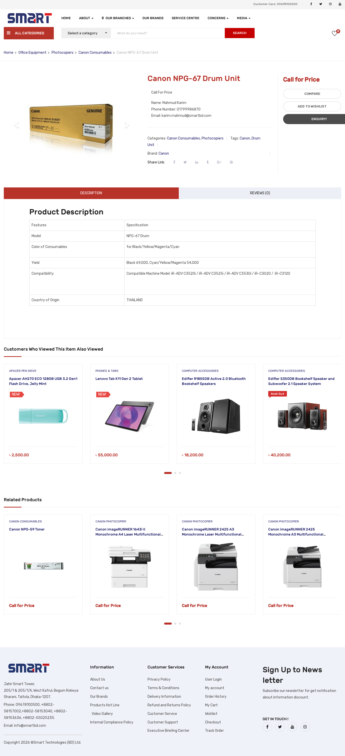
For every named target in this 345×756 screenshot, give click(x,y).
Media (242, 18)
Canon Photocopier (110, 521)
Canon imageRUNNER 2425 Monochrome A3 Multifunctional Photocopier (295, 534)
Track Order (214, 731)
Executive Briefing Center (168, 731)
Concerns (217, 18)
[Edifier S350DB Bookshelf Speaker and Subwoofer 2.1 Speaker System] (302, 416)
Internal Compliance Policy (111, 722)
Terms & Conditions (163, 688)
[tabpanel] (43, 417)
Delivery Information (164, 696)
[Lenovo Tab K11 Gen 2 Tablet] (129, 416)
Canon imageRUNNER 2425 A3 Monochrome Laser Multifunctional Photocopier (211, 534)
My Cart (211, 705)
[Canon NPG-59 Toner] (43, 567)
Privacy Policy (158, 679)
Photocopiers (62, 52)
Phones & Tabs (106, 371)
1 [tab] (168, 473)
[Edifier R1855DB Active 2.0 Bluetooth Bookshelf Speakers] (216, 416)
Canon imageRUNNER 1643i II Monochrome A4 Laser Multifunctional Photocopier (128, 534)
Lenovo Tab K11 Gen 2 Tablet (119, 379)
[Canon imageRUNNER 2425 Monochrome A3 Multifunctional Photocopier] (302, 567)
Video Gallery (101, 714)
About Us (97, 679)
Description (91, 193)
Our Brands (152, 18)
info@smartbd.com (30, 725)
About (85, 18)
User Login (213, 679)
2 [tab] (175, 473)
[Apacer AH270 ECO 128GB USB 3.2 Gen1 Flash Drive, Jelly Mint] (43, 416)
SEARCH (240, 33)
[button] (17, 124)
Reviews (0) (260, 193)
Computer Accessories (200, 371)
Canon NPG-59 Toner (27, 529)
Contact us (99, 688)
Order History (216, 696)
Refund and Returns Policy (169, 705)
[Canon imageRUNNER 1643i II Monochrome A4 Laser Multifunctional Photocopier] (129, 567)
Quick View (43, 434)
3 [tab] (180, 473)
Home (66, 18)
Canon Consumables (95, 52)
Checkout (213, 722)
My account (214, 688)
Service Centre (185, 18)
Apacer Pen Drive (22, 371)
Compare (312, 94)
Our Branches (119, 18)
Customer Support (162, 722)
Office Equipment (32, 52)
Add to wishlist (312, 106)
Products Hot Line (104, 705)
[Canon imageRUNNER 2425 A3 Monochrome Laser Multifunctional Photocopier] (216, 567)
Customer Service (162, 714)
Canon (245, 138)
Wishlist (211, 714)
